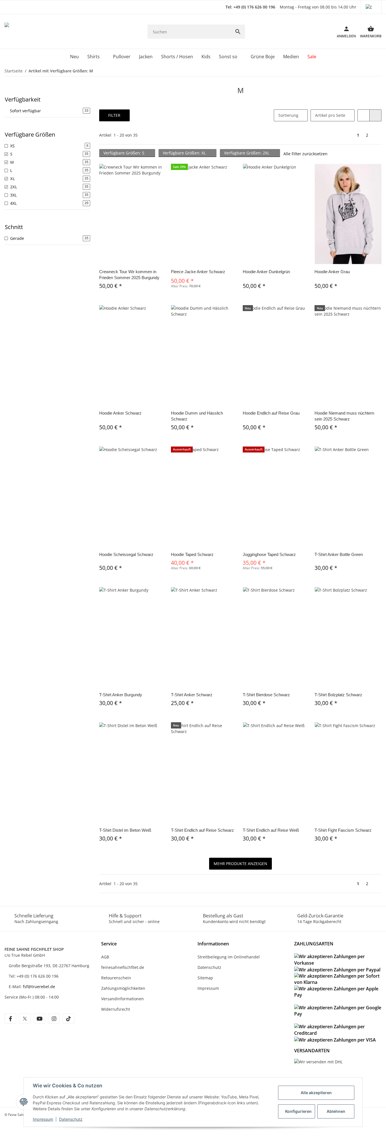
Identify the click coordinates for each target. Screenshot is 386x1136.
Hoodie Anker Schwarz (120, 413)
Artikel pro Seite (330, 115)
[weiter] (376, 135)
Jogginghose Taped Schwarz (269, 554)
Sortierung (288, 115)
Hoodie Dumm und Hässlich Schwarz (197, 416)
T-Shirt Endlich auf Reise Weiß (271, 830)
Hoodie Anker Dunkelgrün (266, 271)
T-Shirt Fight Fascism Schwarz (343, 830)
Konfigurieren (298, 1111)
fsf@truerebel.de (39, 986)
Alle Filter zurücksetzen (305, 153)
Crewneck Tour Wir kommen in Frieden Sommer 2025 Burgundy (129, 274)
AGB (105, 957)
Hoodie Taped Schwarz (192, 554)
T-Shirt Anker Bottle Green (339, 554)
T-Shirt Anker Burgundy (120, 694)
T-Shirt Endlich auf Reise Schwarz (202, 830)
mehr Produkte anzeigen (240, 863)
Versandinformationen (122, 998)
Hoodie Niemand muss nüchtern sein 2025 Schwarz (344, 416)
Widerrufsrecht (115, 1009)
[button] (371, 7)
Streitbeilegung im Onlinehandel (229, 957)
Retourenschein (116, 977)
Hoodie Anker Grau (332, 271)
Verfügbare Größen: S (124, 153)
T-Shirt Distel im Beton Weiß (125, 830)
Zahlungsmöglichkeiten (123, 988)
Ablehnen (336, 1111)
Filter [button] (114, 115)
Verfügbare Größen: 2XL (247, 153)
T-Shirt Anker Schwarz (191, 694)
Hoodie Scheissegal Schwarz (126, 554)
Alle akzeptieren (316, 1092)
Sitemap (205, 977)
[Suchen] (238, 32)
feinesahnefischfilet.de (122, 967)
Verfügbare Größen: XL (185, 153)
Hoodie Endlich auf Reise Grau (271, 413)
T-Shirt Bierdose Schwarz (266, 694)
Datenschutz (71, 1119)
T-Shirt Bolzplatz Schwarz (338, 694)
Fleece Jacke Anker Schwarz (198, 271)
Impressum (43, 1119)
